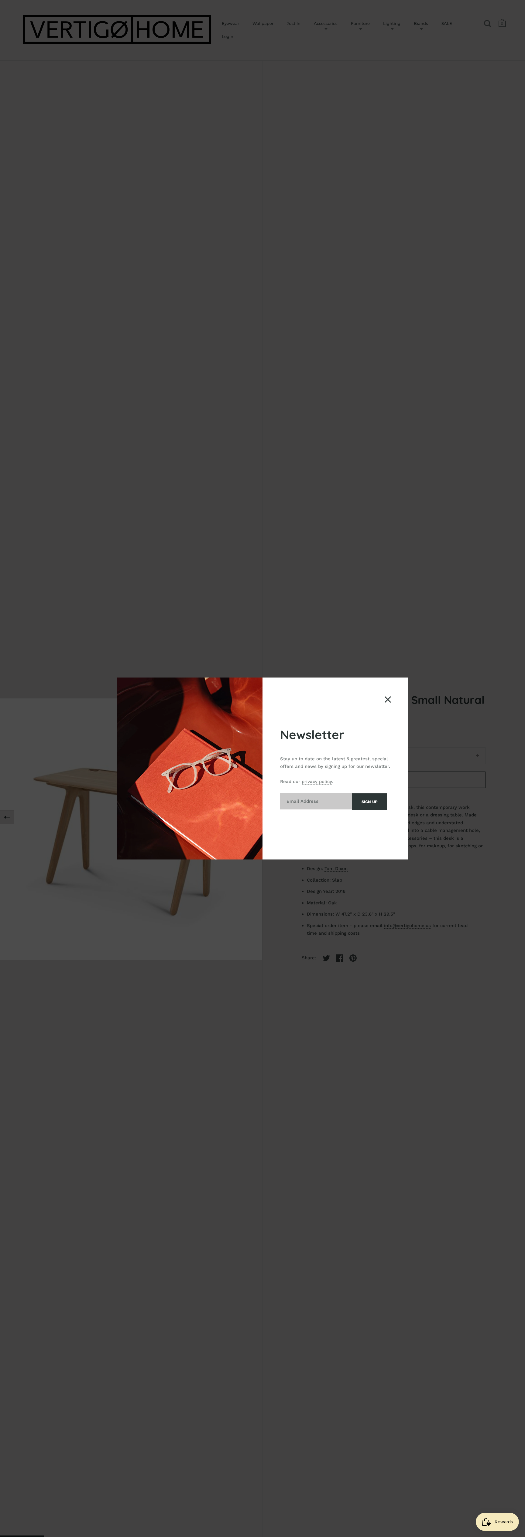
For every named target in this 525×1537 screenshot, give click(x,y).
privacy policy (317, 781)
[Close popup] (388, 699)
